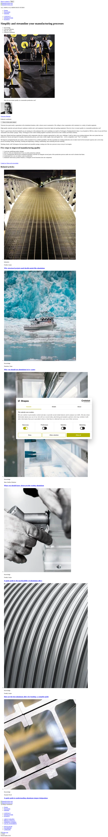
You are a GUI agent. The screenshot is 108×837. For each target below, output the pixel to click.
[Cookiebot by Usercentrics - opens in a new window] (82, 401)
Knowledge (7, 12)
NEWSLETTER (8, 18)
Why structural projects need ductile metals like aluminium (24, 268)
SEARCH (7, 19)
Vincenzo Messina (5, 116)
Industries (6, 13)
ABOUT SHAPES (9, 819)
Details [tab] (54, 406)
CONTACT (7, 16)
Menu (12, 1)
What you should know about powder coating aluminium (24, 485)
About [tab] (79, 406)
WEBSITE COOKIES (10, 822)
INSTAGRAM (8, 826)
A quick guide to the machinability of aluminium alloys (23, 581)
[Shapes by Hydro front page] (7, 4)
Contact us (3, 163)
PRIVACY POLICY (9, 820)
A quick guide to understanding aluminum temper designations (26, 798)
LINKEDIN (7, 829)
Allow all (78, 435)
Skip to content (5, 1)
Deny (29, 435)
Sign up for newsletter (12, 163)
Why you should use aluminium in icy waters (19, 369)
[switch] (44, 428)
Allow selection (54, 435)
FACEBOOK (7, 828)
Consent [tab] (28, 406)
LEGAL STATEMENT (10, 823)
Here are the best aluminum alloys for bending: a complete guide (26, 697)
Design (6, 10)
